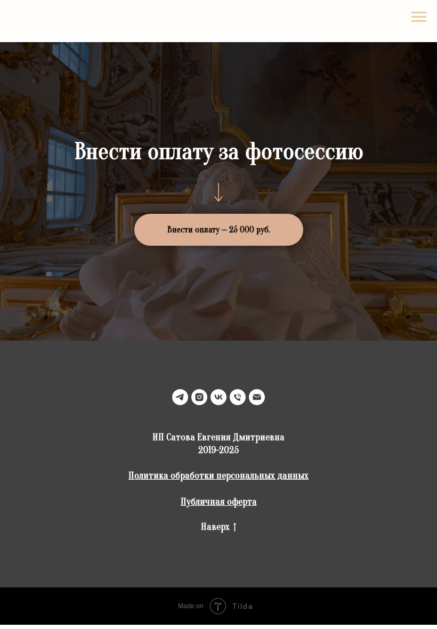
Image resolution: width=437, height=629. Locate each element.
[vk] (218, 397)
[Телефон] (238, 397)
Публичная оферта (219, 501)
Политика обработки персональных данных (218, 475)
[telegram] (180, 397)
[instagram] (199, 397)
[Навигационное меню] (418, 17)
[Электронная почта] (257, 397)
